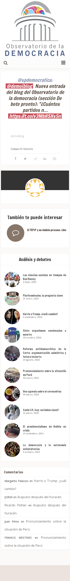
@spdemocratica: (35, 79)
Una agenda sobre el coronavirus (42, 391)
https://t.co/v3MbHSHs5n (35, 116)
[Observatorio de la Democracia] (35, 28)
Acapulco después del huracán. (39, 497)
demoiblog (17, 136)
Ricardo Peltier (15, 505)
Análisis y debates (35, 259)
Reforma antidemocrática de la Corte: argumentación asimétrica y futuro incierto (44, 353)
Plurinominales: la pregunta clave (43, 296)
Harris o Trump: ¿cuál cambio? (40, 314)
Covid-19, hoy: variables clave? (41, 410)
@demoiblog (19, 86)
